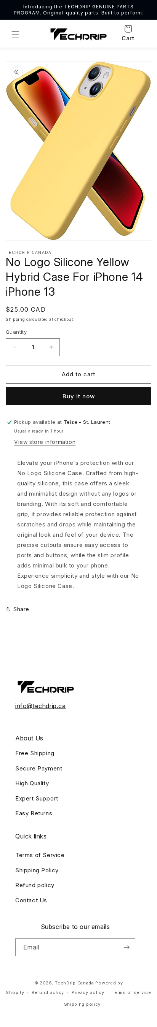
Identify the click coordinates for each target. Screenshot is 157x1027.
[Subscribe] (126, 947)
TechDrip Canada (74, 983)
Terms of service (131, 992)
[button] (15, 34)
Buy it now (78, 396)
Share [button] (21, 609)
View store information (44, 442)
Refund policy (34, 885)
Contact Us (31, 900)
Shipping (15, 319)
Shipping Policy (37, 870)
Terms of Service (40, 855)
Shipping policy (82, 1004)
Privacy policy (88, 992)
